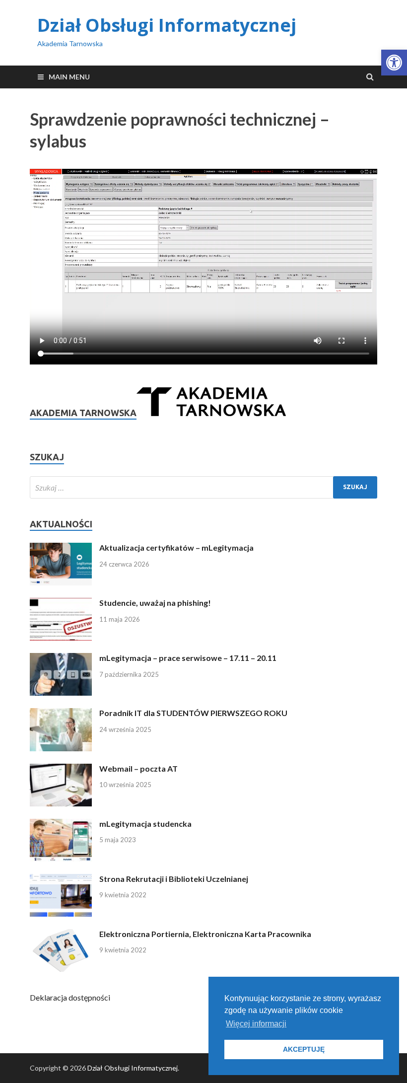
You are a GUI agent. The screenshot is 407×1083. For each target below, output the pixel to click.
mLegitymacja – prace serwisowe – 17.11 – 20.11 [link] (187, 657)
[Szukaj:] (203, 487)
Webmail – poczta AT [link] (138, 768)
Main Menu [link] (69, 76)
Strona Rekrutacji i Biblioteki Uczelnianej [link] (173, 878)
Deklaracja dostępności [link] (70, 997)
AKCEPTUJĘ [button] (304, 1049)
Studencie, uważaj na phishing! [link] (155, 602)
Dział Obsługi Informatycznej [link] (166, 25)
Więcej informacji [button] (256, 1023)
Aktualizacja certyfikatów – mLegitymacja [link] (176, 547)
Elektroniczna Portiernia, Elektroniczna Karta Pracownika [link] (205, 934)
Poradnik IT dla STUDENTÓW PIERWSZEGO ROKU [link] (193, 713)
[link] (394, 62)
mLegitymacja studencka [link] (145, 823)
